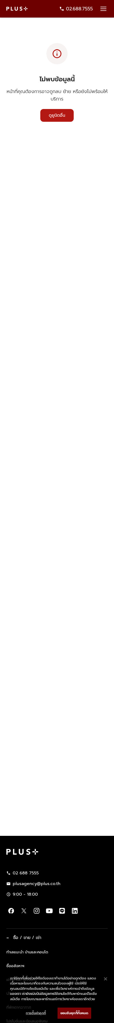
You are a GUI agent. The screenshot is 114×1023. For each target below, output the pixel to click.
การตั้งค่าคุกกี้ (36, 1013)
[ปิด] (105, 979)
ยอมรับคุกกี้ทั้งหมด (74, 1013)
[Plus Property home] (17, 9)
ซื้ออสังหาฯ (15, 966)
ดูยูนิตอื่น (57, 115)
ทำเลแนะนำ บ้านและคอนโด (27, 952)
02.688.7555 (79, 8)
